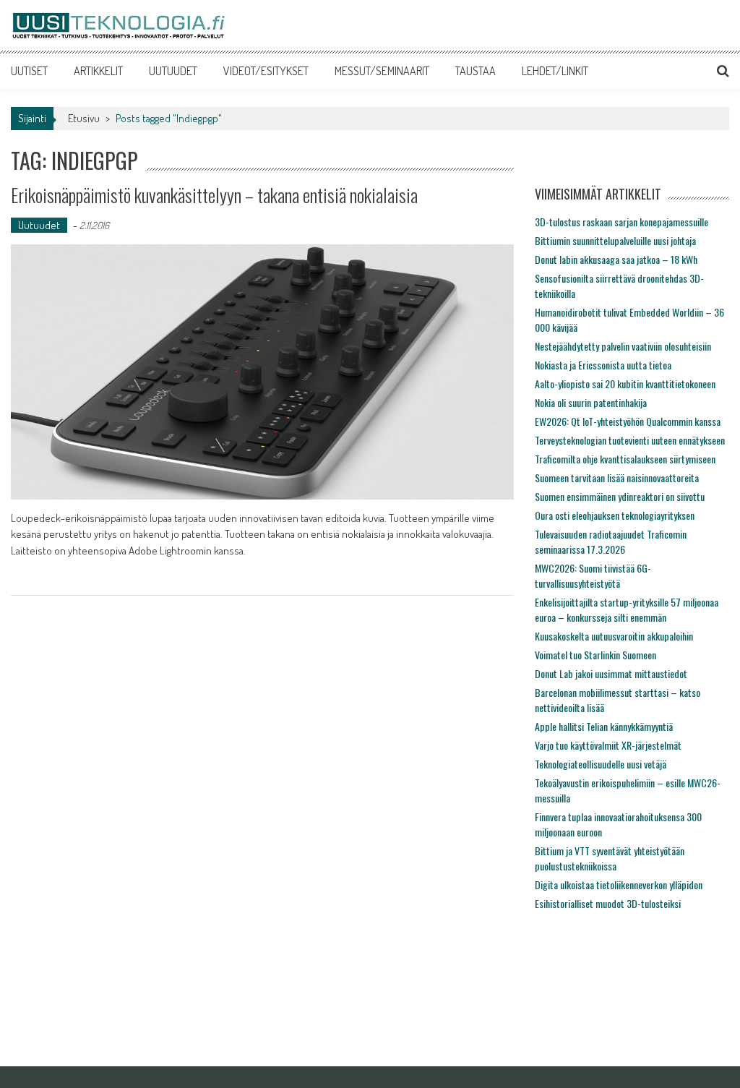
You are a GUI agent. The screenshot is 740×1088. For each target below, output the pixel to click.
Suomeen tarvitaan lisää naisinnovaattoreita (617, 477)
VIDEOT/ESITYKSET (266, 71)
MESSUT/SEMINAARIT (382, 71)
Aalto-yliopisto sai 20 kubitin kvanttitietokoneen (625, 383)
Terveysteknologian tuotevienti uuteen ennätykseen (630, 439)
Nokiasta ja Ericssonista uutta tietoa (603, 364)
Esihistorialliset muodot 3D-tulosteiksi (608, 903)
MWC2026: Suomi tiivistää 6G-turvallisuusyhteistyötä (593, 575)
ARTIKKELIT (98, 71)
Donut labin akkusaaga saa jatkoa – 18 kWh (616, 259)
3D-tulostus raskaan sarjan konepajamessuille (621, 221)
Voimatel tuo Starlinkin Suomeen (595, 654)
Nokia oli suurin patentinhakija (591, 402)
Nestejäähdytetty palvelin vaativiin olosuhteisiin (623, 346)
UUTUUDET (173, 71)
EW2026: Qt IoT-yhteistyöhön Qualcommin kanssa (627, 421)
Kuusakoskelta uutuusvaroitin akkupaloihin (614, 635)
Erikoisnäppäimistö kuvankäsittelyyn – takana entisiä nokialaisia (214, 195)
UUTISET (29, 71)
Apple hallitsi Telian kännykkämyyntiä (604, 726)
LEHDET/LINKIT (555, 71)
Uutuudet (39, 225)
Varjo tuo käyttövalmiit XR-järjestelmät (608, 745)
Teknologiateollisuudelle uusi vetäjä (600, 763)
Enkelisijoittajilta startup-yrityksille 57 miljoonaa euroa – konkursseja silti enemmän (626, 609)
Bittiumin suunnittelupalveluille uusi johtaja (615, 240)
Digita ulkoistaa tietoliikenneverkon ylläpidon (618, 884)
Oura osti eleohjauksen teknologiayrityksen (614, 515)
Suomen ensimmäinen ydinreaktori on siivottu (620, 496)
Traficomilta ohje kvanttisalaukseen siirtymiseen (625, 458)
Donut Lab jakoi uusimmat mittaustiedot (611, 673)
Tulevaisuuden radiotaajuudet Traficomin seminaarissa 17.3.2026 (611, 541)
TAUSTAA (475, 71)
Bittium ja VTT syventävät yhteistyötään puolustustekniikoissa (609, 858)
